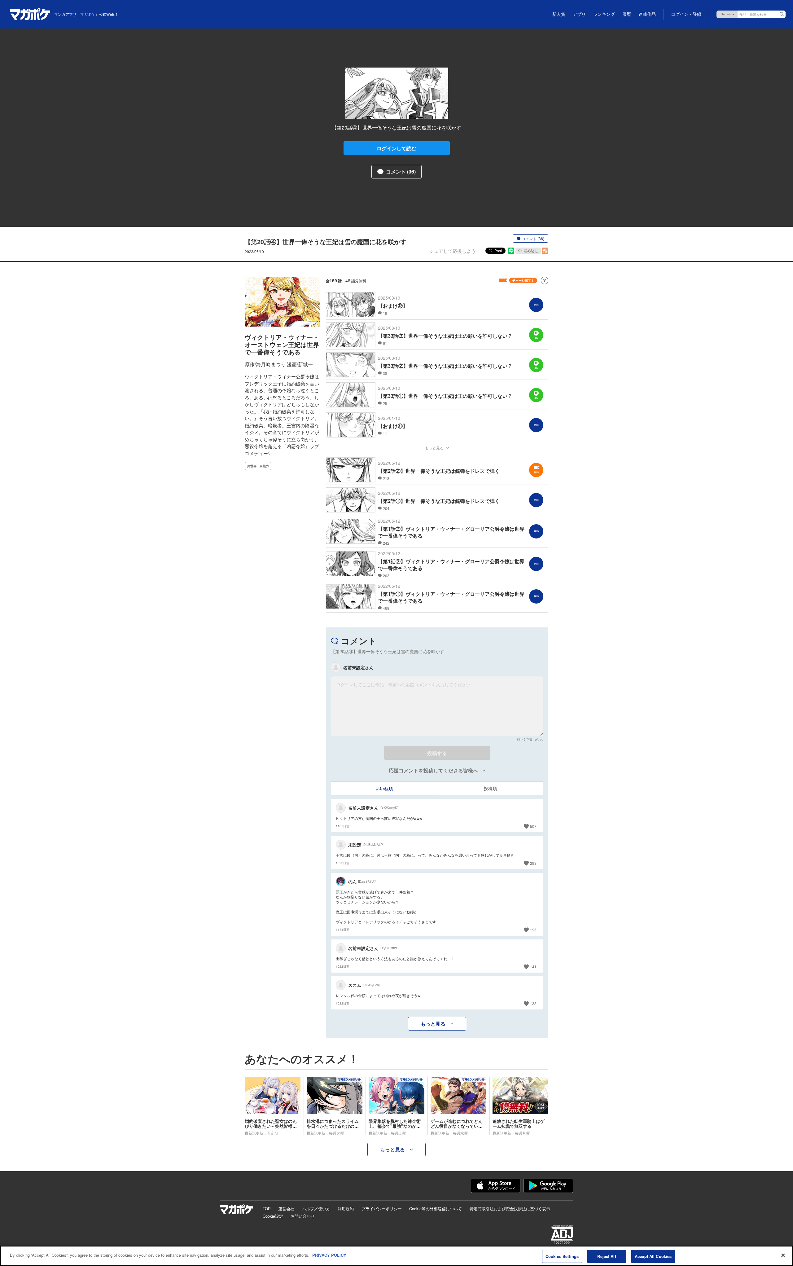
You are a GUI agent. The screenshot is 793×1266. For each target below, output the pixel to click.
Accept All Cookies (653, 1256)
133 (533, 1003)
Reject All (606, 1256)
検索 (782, 14)
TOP (267, 1208)
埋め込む (531, 250)
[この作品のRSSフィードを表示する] (545, 251)
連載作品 (647, 14)
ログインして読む (396, 148)
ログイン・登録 (686, 14)
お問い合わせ (303, 1216)
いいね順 (384, 788)
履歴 (626, 14)
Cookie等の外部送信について (435, 1208)
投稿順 (490, 788)
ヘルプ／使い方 (316, 1208)
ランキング (604, 14)
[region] (396, 1256)
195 (533, 929)
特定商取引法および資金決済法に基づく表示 (510, 1208)
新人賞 (558, 14)
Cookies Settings (562, 1256)
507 (533, 826)
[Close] (783, 1255)
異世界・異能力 (258, 466)
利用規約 (346, 1208)
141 (533, 966)
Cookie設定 (273, 1216)
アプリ (579, 14)
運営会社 (286, 1208)
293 (533, 863)
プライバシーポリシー (381, 1208)
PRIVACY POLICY (329, 1255)
